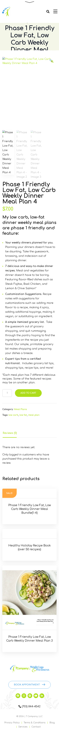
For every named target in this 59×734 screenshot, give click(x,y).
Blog (52, 722)
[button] (52, 61)
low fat (23, 415)
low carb (13, 415)
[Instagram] (24, 695)
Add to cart (28, 393)
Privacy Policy (12, 722)
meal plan (33, 415)
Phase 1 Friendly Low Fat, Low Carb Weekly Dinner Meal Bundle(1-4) (29, 509)
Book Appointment (27, 684)
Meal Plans (20, 409)
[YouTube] (36, 695)
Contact (36, 727)
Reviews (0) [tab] (10, 433)
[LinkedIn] (41, 695)
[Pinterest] (30, 695)
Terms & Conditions (34, 722)
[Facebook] (18, 695)
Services (23, 727)
